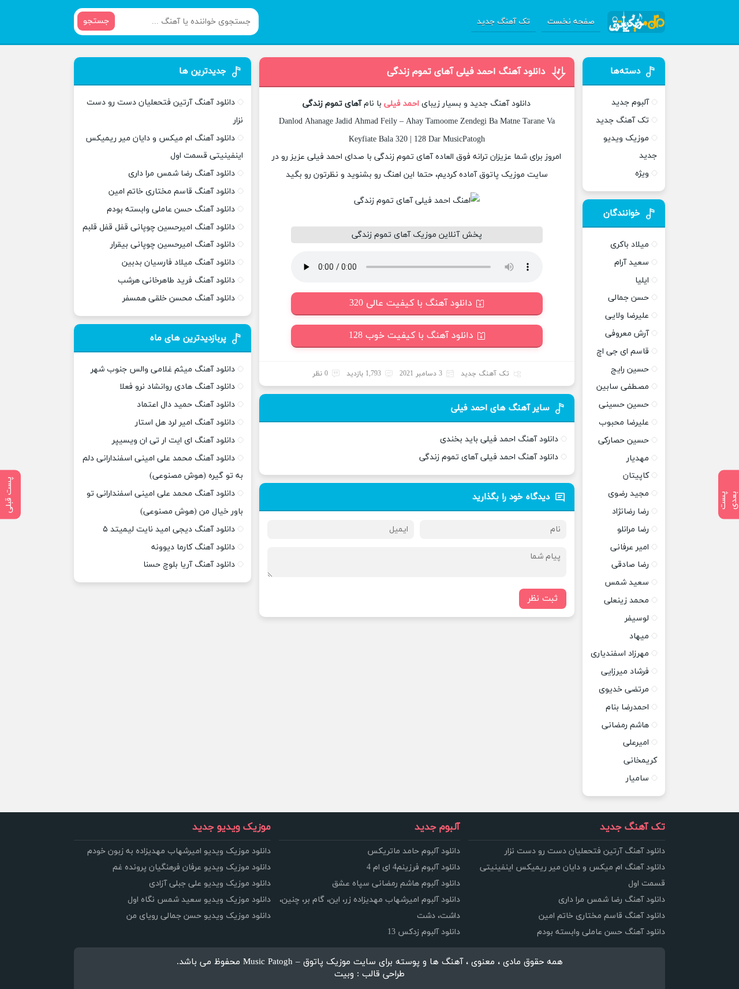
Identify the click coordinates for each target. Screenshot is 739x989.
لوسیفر (637, 618)
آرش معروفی (627, 333)
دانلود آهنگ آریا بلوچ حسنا (189, 564)
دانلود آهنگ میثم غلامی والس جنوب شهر (163, 369)
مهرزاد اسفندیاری (620, 653)
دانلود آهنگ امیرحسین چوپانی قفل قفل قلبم (159, 227)
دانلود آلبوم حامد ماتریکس (413, 851)
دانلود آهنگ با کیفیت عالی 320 (410, 303)
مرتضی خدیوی (624, 689)
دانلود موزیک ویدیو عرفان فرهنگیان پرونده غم (192, 867)
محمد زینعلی (626, 600)
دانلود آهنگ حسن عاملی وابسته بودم (171, 209)
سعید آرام (631, 262)
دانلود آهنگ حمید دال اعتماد (186, 404)
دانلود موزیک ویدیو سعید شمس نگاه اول (199, 899)
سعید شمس (626, 582)
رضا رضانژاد (630, 511)
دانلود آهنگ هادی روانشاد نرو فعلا (177, 386)
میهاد (639, 636)
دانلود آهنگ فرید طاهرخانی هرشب (176, 280)
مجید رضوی (628, 493)
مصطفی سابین (622, 386)
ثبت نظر (543, 599)
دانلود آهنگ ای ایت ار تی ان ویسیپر (173, 440)
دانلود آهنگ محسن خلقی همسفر (178, 298)
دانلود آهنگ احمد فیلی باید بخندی (499, 439)
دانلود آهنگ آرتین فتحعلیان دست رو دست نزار (585, 851)
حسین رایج (630, 369)
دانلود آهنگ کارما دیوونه (193, 547)
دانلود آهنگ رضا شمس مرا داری (181, 173)
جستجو (96, 21)
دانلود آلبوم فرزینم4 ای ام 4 (413, 867)
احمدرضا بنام (627, 707)
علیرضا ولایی (627, 315)
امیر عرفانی (629, 547)
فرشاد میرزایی (625, 671)
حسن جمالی (628, 297)
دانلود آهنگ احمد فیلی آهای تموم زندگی (466, 71)
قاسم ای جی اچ (622, 351)
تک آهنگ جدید (503, 21)
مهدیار (637, 458)
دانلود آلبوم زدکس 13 (423, 932)
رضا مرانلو (633, 529)
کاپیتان (636, 475)
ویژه (642, 173)
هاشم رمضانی (625, 725)
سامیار (637, 778)
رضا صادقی (630, 564)
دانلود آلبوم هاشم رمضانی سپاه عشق (396, 883)
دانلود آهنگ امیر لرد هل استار (185, 422)
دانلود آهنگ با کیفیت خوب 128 (411, 335)
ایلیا (642, 280)
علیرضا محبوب (624, 422)
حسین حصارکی (623, 440)
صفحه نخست (571, 21)
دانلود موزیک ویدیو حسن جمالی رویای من (198, 915)
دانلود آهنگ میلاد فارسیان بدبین (178, 262)
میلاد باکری (629, 244)
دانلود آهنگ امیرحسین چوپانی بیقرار (172, 244)
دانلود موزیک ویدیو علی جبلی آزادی (210, 883)
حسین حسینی (624, 404)
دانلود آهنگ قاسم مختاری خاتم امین (172, 191)
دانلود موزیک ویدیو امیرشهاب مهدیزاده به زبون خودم (179, 851)
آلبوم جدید (630, 102)
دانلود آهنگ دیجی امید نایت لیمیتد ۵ (169, 529)
